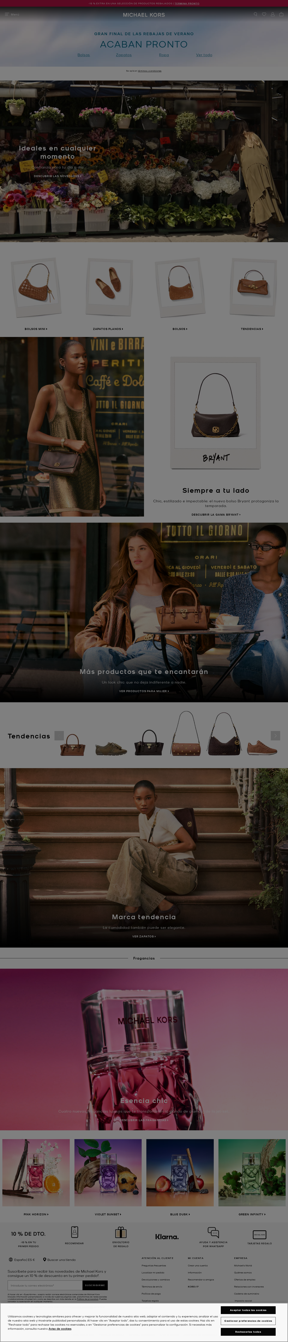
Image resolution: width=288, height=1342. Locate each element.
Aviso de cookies (60, 1328)
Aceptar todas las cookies (248, 1310)
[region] (144, 1322)
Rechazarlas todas (248, 1331)
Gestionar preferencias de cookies (248, 1320)
